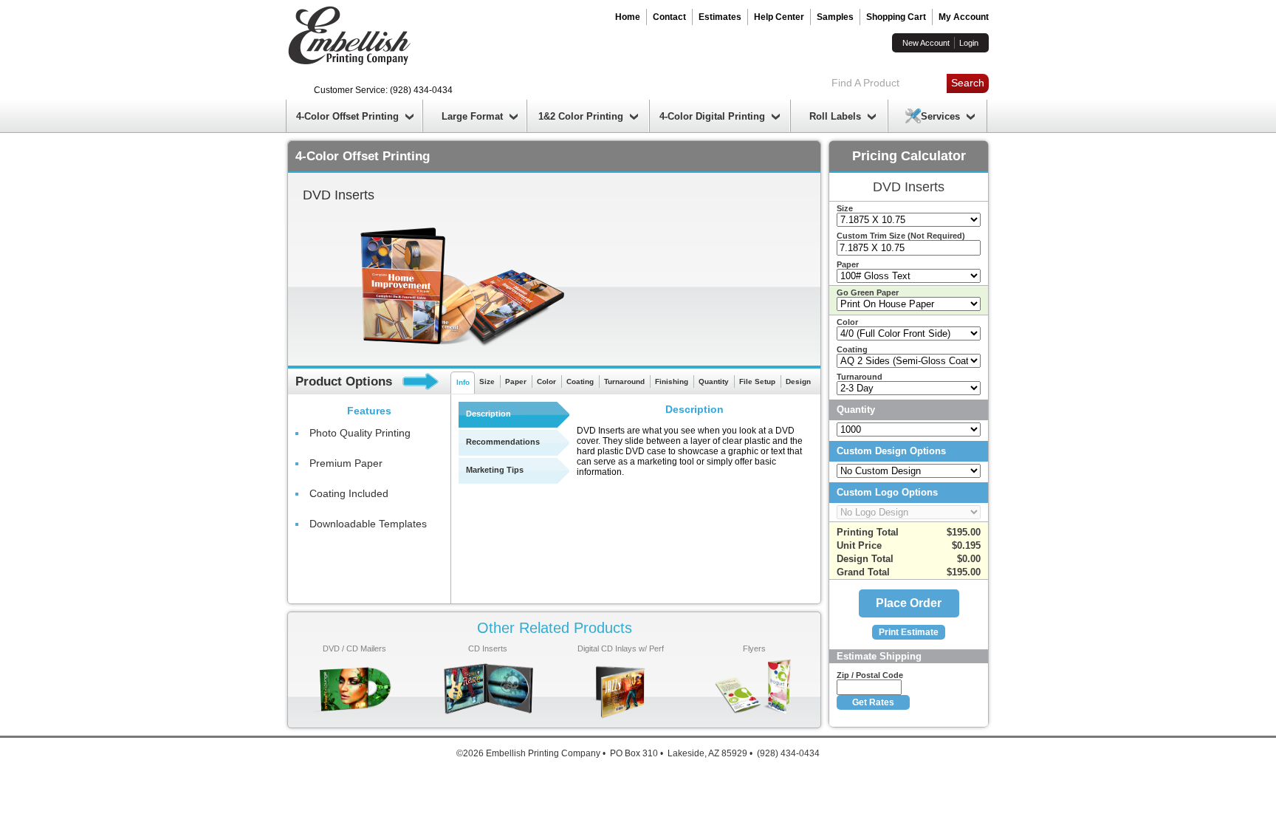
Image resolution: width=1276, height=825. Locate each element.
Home (627, 17)
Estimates (720, 17)
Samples (835, 17)
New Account (926, 42)
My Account (964, 17)
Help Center (779, 17)
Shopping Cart (896, 17)
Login (968, 42)
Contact (669, 17)
